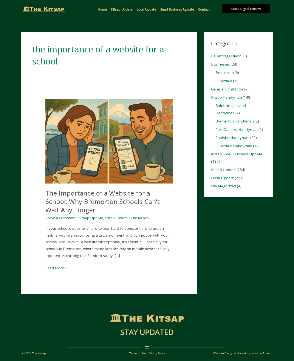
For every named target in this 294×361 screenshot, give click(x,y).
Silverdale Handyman (233, 145)
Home (102, 9)
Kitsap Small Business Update (236, 153)
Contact (204, 9)
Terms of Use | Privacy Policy (147, 353)
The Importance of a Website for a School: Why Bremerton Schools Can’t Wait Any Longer (102, 201)
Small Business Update (177, 9)
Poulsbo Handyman (232, 137)
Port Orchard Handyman (236, 129)
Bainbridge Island (226, 56)
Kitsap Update (122, 9)
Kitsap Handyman (226, 97)
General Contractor (227, 89)
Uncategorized (223, 186)
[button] (246, 8)
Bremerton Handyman (234, 121)
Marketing (243, 353)
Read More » (56, 268)
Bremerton (224, 72)
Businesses (220, 64)
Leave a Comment (60, 217)
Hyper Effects (263, 353)
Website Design (223, 353)
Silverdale (223, 80)
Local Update (146, 9)
